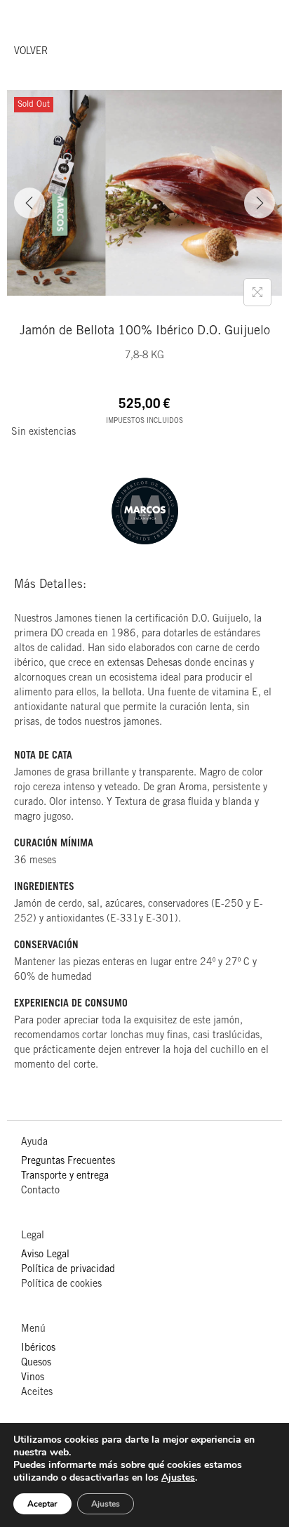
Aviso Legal (45, 1255)
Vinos (32, 1378)
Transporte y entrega (65, 1176)
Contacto (40, 1191)
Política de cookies (61, 1285)
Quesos (36, 1363)
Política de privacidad (68, 1270)
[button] (31, 52)
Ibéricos (38, 1349)
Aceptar (42, 1503)
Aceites (37, 1393)
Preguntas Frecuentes (68, 1162)
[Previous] (29, 203)
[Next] (259, 203)
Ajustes (178, 1478)
